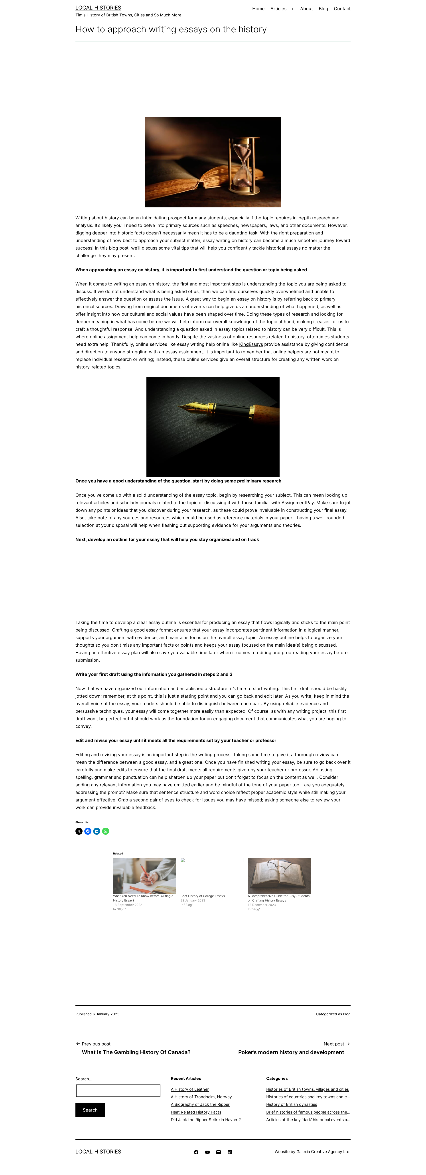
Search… (83, 1079)
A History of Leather (190, 1089)
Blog (323, 8)
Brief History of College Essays (203, 896)
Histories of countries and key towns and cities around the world (327, 1096)
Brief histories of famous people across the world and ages (321, 1112)
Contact (342, 8)
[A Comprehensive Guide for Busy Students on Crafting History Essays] (279, 876)
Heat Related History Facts (196, 1112)
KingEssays (251, 344)
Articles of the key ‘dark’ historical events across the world (321, 1119)
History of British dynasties (291, 1104)
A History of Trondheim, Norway (201, 1096)
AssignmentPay (298, 502)
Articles (278, 8)
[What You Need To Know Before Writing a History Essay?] (144, 876)
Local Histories (98, 7)
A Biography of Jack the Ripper (200, 1104)
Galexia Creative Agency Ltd (322, 1151)
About (306, 8)
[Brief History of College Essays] (212, 876)
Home (258, 8)
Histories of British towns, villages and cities (307, 1089)
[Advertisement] (213, 79)
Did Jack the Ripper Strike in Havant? (206, 1119)
